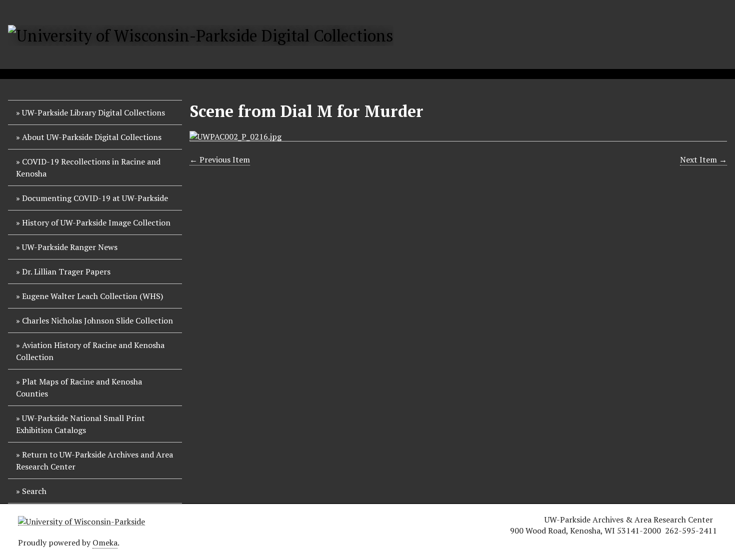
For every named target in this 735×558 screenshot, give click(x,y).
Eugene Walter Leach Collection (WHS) (92, 296)
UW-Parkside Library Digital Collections (93, 112)
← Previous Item (220, 159)
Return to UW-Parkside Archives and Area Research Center (94, 460)
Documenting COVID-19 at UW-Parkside (95, 198)
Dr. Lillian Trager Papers (66, 271)
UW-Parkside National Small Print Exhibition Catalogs (80, 424)
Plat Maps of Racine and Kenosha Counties (79, 387)
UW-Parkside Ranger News (70, 247)
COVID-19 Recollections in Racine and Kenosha (88, 167)
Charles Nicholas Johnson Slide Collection (97, 320)
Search (34, 491)
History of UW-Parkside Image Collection (96, 222)
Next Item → (703, 159)
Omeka (105, 542)
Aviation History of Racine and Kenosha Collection (90, 351)
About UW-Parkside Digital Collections (92, 137)
